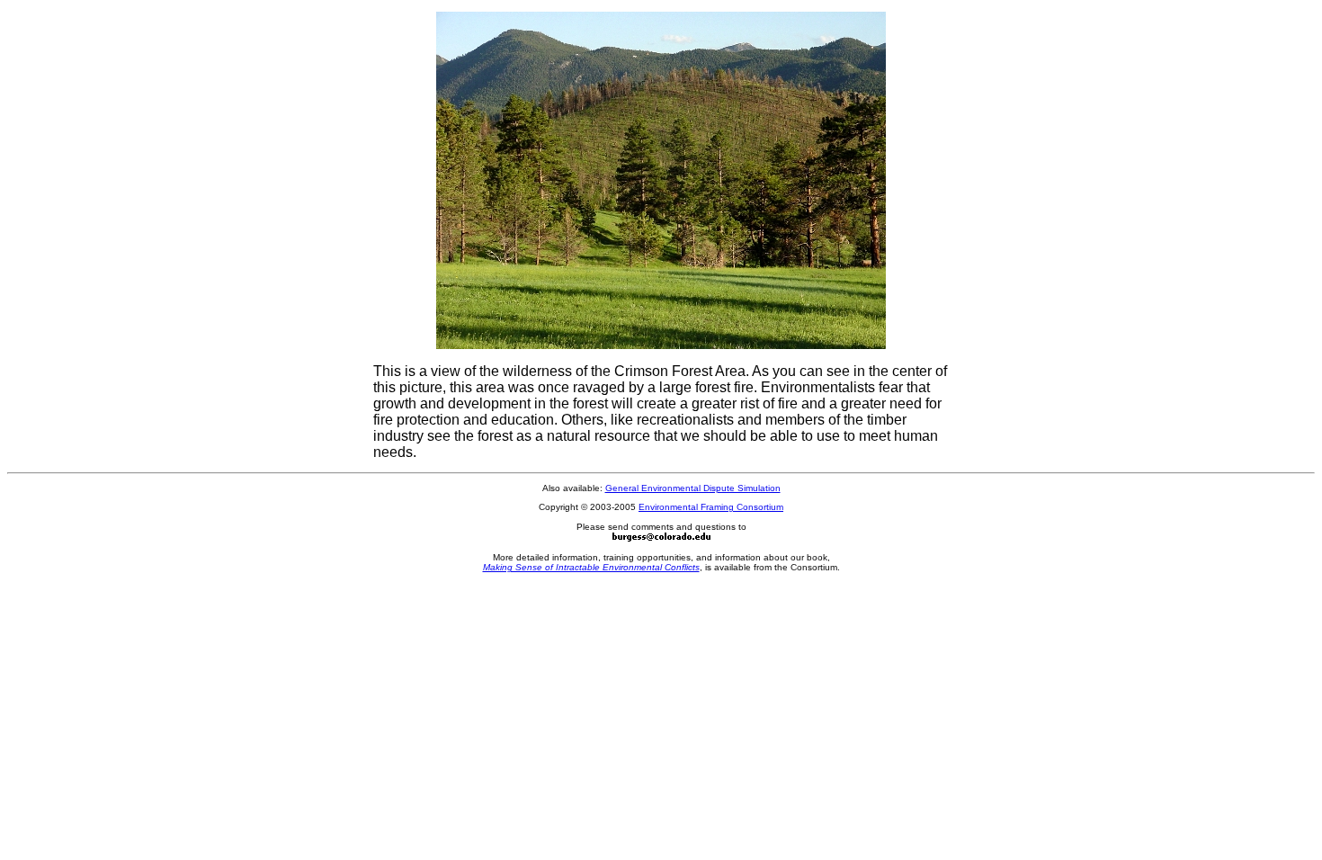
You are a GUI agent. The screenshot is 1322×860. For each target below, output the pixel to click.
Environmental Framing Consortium (711, 507)
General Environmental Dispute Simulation (693, 488)
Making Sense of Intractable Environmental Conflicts (591, 567)
